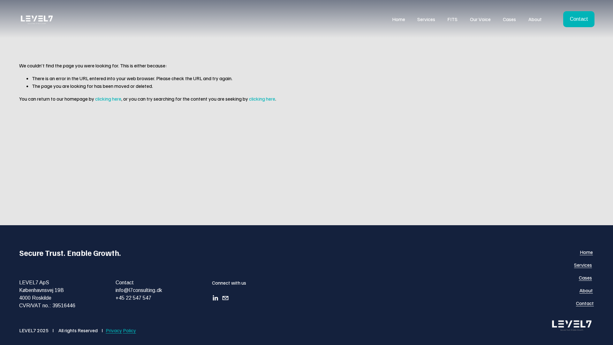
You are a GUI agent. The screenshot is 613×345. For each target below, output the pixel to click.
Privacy (114, 330)
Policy (129, 330)
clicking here (108, 99)
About (535, 19)
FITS (452, 19)
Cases (509, 19)
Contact (579, 19)
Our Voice (480, 19)
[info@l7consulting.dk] (225, 298)
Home (398, 19)
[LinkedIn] (215, 298)
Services (426, 19)
